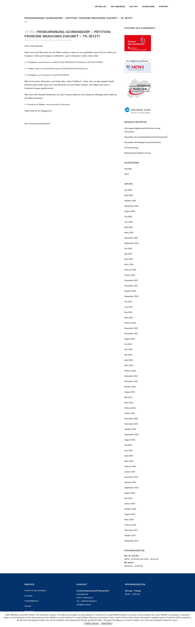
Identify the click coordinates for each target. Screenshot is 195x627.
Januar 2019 (129, 504)
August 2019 (129, 493)
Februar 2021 (130, 408)
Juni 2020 (128, 450)
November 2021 (131, 381)
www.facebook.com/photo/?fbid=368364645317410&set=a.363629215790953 (70, 62)
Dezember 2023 (131, 280)
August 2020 (129, 440)
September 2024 (131, 243)
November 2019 (131, 477)
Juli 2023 (128, 302)
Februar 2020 (130, 466)
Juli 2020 (128, 445)
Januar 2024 (129, 275)
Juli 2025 (128, 217)
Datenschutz (107, 624)
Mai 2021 (128, 397)
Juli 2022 (128, 344)
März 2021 (128, 403)
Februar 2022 (130, 371)
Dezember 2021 (131, 376)
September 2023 (131, 296)
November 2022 (131, 333)
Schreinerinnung (131, 148)
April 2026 (128, 195)
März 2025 (128, 232)
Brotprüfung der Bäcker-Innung (137, 153)
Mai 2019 (128, 498)
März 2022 (128, 365)
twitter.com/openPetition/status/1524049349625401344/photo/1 (61, 68)
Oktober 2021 (130, 387)
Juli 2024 (128, 248)
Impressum (29, 611)
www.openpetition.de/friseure (58, 104)
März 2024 (128, 264)
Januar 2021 (129, 413)
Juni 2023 (128, 307)
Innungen (28, 596)
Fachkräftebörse (31, 601)
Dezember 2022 (131, 328)
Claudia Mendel (64, 40)
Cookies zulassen (91, 624)
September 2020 (131, 434)
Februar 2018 (130, 525)
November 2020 (131, 424)
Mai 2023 (128, 312)
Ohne (52, 40)
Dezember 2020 (131, 418)
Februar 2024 (130, 270)
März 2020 (128, 461)
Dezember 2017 (131, 530)
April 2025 (128, 227)
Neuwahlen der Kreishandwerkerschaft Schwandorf (145, 137)
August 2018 (129, 514)
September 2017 (131, 541)
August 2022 (129, 339)
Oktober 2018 (130, 509)
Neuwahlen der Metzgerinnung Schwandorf (142, 142)
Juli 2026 (128, 190)
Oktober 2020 (130, 429)
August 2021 (129, 392)
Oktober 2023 (130, 291)
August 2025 (129, 211)
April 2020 (128, 456)
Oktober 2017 (130, 535)
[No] (191, 619)
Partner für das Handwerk (35, 590)
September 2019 (131, 488)
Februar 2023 (130, 323)
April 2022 (128, 360)
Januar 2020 (129, 472)
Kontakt (28, 606)
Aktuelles (45, 40)
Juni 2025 (128, 222)
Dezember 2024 (131, 238)
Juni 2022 (128, 349)
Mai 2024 (128, 254)
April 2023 (128, 317)
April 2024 (128, 259)
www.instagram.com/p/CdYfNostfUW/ (53, 75)
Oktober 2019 (130, 482)
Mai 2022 (128, 355)
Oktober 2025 (130, 201)
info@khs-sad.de (84, 604)
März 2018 (128, 519)
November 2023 (131, 286)
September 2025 (131, 206)
